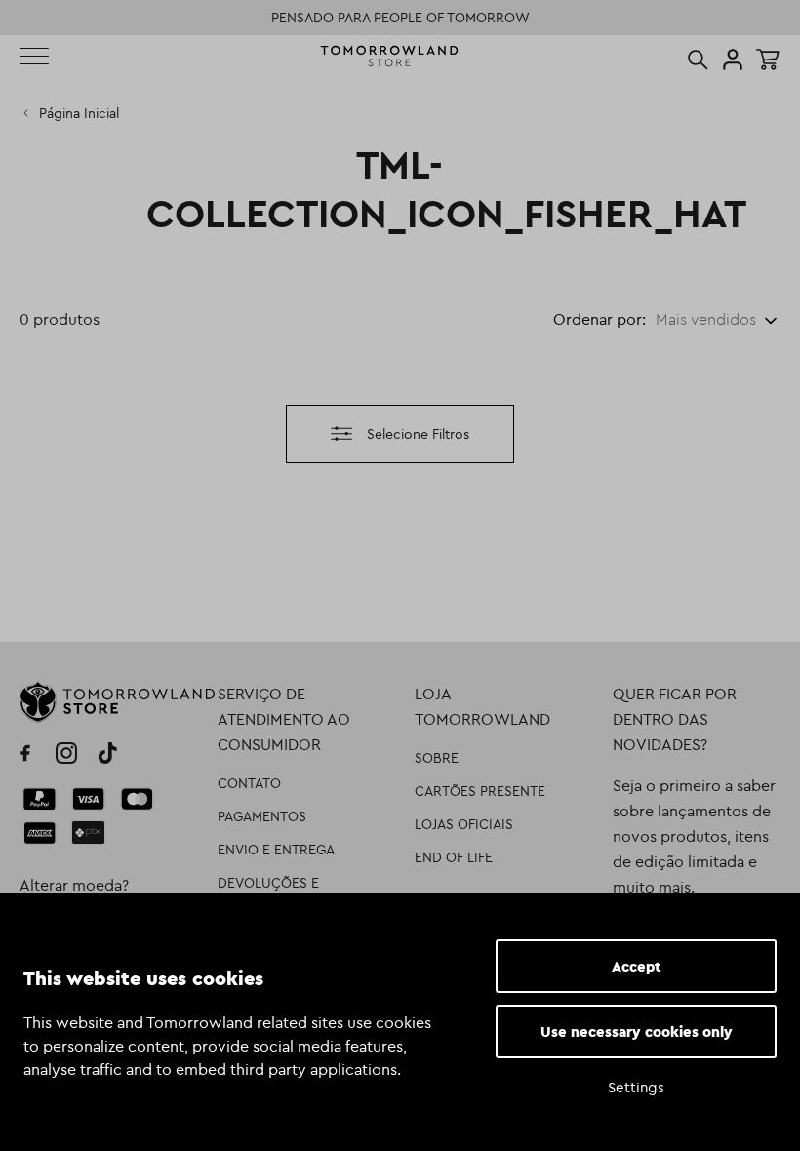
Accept (636, 966)
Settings (636, 1087)
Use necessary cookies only (636, 1031)
